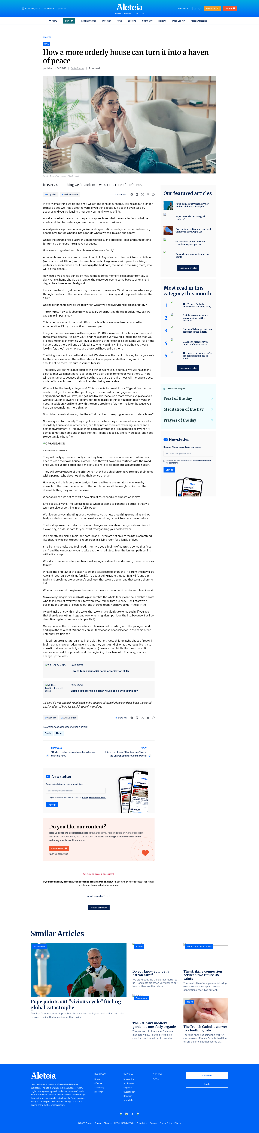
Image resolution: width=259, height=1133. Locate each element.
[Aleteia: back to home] (129, 6)
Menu (54, 20)
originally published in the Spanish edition (86, 702)
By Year (156, 1079)
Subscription (129, 1091)
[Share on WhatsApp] (153, 194)
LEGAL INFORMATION (124, 1123)
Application (129, 1083)
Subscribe (210, 8)
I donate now (57, 848)
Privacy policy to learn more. (94, 797)
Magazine (128, 1087)
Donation (128, 1096)
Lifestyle (132, 20)
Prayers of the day (180, 420)
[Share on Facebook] (132, 194)
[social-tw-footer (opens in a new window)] (132, 1113)
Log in (199, 8)
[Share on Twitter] (142, 194)
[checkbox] (47, 798)
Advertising (129, 1100)
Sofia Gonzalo (77, 68)
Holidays (162, 20)
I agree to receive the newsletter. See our (77, 797)
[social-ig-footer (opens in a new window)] (138, 1113)
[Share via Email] (148, 194)
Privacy (177, 1123)
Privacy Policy (166, 1123)
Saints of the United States (199, 946)
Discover (106, 20)
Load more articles (188, 268)
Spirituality (147, 20)
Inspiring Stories (88, 20)
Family (48, 733)
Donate (228, 8)
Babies (189, 1001)
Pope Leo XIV (178, 20)
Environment (40, 946)
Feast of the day (178, 398)
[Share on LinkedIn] (137, 194)
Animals (139, 946)
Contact (153, 1123)
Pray (67, 20)
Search (62, 8)
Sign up (51, 804)
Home (59, 733)
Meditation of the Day (184, 409)
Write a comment (99, 907)
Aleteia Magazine (199, 20)
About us (108, 1123)
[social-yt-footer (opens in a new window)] (121, 1113)
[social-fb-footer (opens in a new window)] (126, 1113)
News (119, 20)
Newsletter (129, 1079)
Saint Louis (140, 13)
